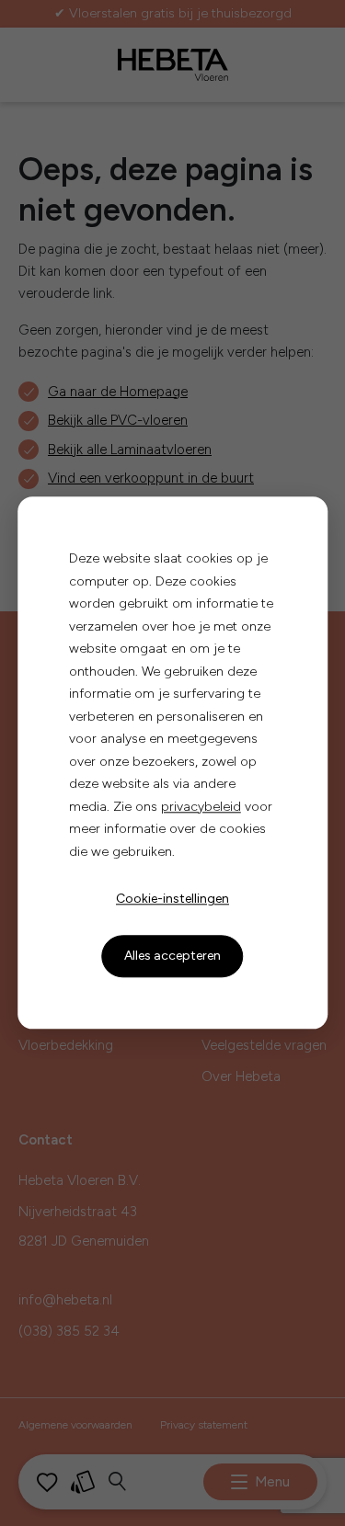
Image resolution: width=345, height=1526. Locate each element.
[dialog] (172, 762)
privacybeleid (201, 806)
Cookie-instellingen (172, 898)
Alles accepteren (172, 955)
